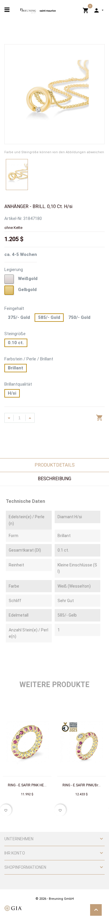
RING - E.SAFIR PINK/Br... (81, 785)
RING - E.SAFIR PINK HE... (27, 785)
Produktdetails (55, 465)
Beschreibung (54, 478)
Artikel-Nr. (13, 218)
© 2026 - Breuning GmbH (54, 899)
